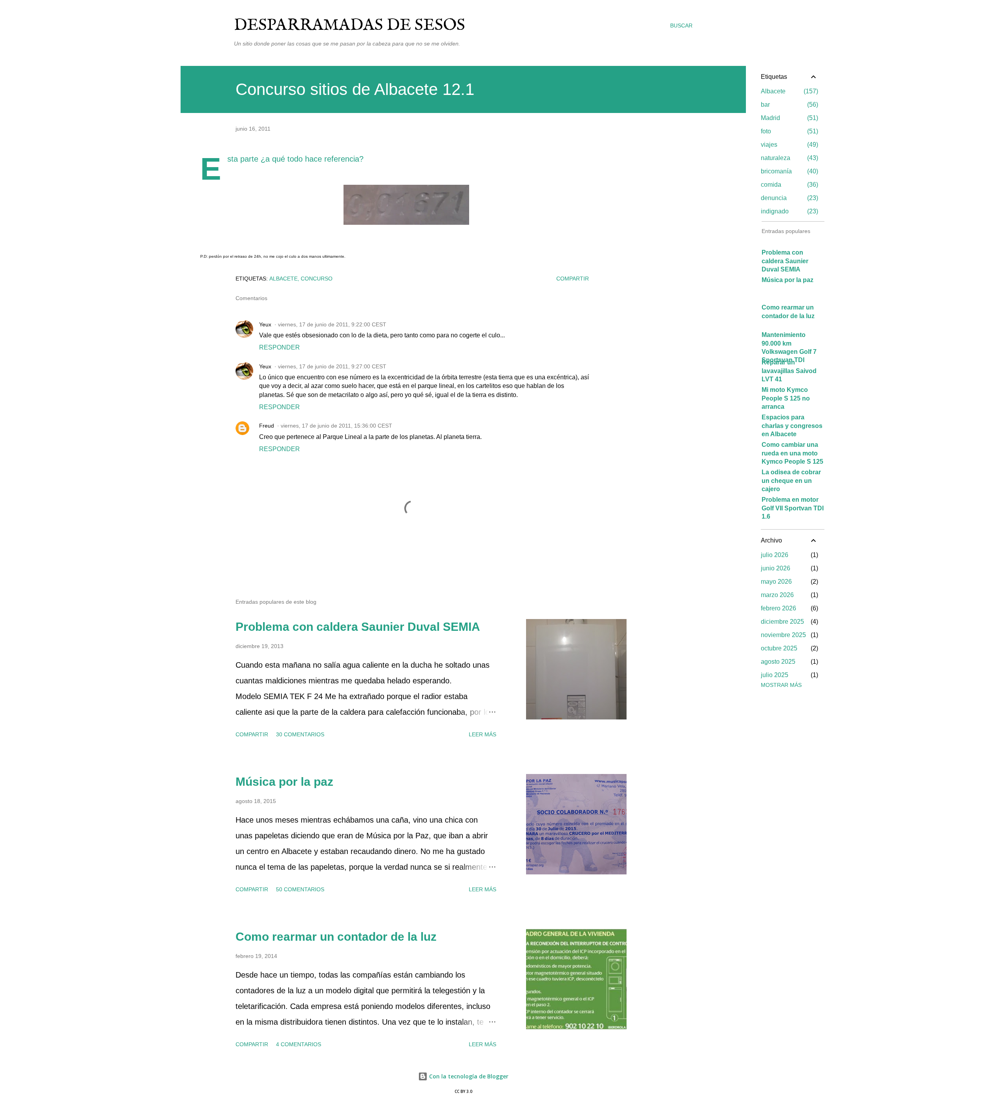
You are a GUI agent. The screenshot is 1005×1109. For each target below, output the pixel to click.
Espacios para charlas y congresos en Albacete (792, 425)
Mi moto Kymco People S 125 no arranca (786, 398)
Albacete (283, 278)
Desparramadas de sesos (349, 25)
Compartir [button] (572, 278)
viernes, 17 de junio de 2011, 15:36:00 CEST (336, 425)
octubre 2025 (779, 648)
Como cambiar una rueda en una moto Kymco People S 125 (792, 453)
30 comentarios (300, 734)
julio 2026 (774, 555)
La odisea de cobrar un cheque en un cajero (791, 480)
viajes (788, 144)
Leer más (482, 734)
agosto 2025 (778, 661)
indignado (788, 211)
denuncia (788, 198)
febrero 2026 (778, 608)
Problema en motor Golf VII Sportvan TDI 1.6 (793, 508)
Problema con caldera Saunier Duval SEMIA (358, 626)
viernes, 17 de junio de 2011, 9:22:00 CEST (332, 324)
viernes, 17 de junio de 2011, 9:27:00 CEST (332, 366)
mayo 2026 (776, 581)
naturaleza (788, 158)
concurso (317, 278)
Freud (266, 425)
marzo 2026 (777, 595)
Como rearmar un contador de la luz (336, 936)
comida (788, 184)
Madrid (788, 118)
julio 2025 (774, 675)
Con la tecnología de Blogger (468, 1076)
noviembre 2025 (783, 635)
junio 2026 (775, 568)
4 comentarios (298, 1044)
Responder (279, 347)
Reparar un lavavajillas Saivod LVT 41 (789, 370)
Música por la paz (284, 781)
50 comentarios (300, 889)
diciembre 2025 (782, 621)
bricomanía (788, 171)
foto (788, 131)
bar (788, 104)
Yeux (265, 324)
